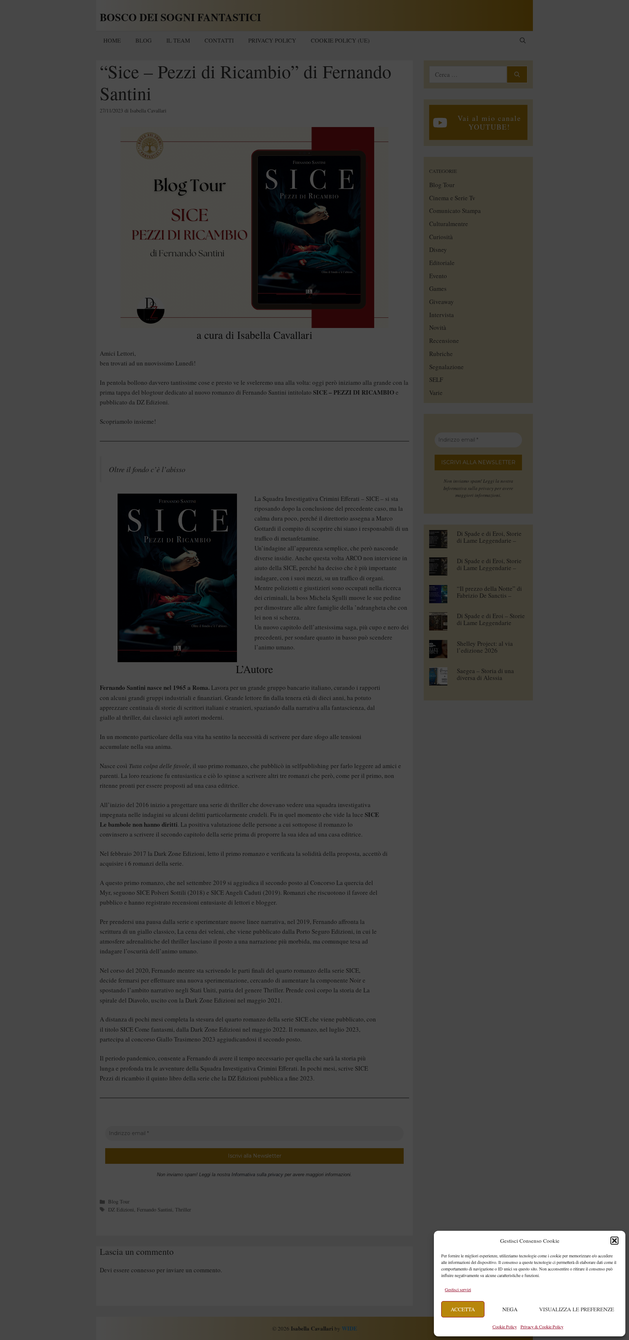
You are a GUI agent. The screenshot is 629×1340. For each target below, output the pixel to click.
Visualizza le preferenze (576, 1309)
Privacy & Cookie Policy (542, 1326)
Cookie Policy (504, 1326)
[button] (614, 1240)
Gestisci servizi (458, 1289)
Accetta (463, 1309)
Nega (510, 1309)
